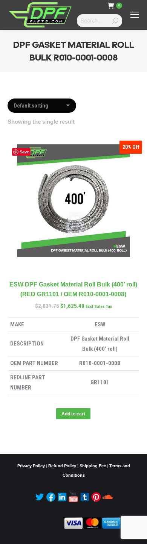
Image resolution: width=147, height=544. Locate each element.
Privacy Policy (31, 466)
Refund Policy (62, 466)
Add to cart (73, 414)
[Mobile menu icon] (134, 15)
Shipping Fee (93, 466)
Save (24, 152)
